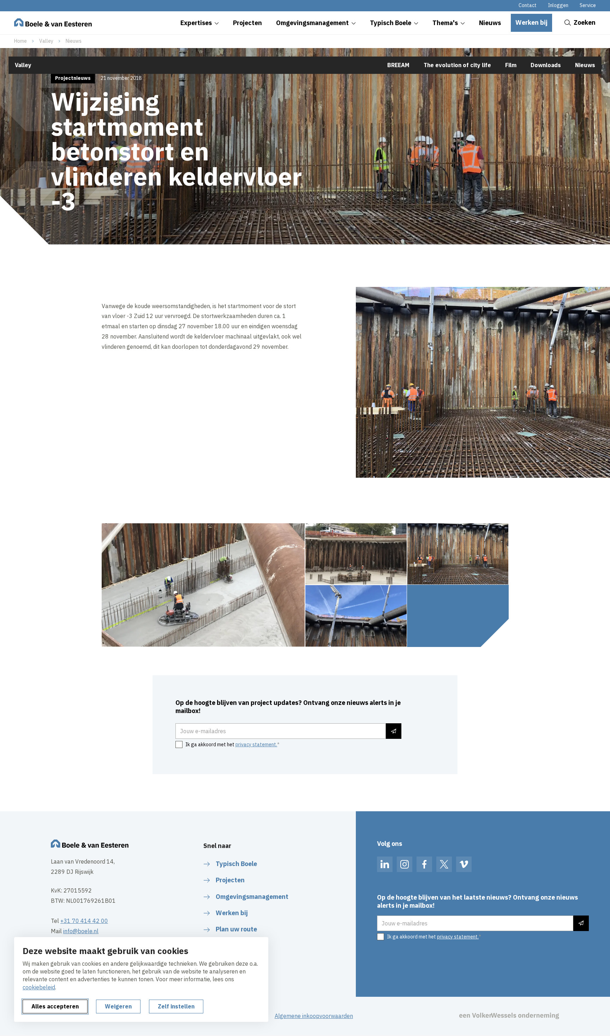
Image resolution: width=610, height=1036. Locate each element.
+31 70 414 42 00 (84, 920)
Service (588, 5)
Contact (528, 5)
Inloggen (558, 5)
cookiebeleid (39, 987)
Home (20, 41)
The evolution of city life (457, 65)
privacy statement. (256, 744)
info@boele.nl (80, 931)
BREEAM (398, 65)
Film (510, 65)
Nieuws (74, 41)
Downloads (546, 65)
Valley (46, 41)
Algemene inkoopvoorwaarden (314, 1015)
